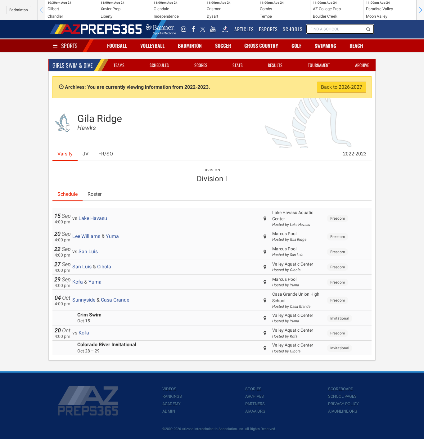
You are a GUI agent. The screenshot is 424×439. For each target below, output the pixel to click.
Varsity (65, 154)
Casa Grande (115, 300)
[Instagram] (184, 29)
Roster (94, 194)
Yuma (112, 236)
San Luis (88, 251)
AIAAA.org (255, 411)
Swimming (325, 45)
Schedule (67, 194)
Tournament (319, 65)
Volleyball (152, 45)
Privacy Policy (343, 403)
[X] (202, 29)
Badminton (18, 10)
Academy (171, 403)
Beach (356, 45)
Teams (119, 65)
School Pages (342, 396)
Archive (362, 65)
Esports (268, 29)
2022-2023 (355, 154)
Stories (253, 389)
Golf (296, 45)
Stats (237, 65)
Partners (255, 403)
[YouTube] (213, 29)
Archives (254, 396)
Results (275, 65)
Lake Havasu (93, 218)
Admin (168, 411)
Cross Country (261, 45)
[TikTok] (225, 29)
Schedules (159, 65)
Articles (244, 29)
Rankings (172, 396)
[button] (420, 10)
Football (117, 45)
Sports (69, 46)
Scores (200, 65)
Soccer (223, 45)
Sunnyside (83, 300)
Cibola (104, 267)
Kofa (77, 282)
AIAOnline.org (342, 411)
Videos (169, 389)
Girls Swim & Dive (72, 65)
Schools (293, 29)
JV (85, 154)
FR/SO (105, 154)
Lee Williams (86, 236)
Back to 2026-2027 (341, 87)
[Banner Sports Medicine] (161, 29)
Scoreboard (341, 389)
